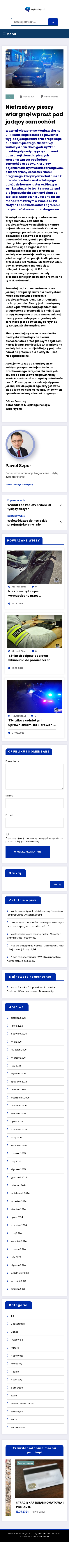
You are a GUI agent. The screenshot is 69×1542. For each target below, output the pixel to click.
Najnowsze (17, 1355)
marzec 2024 (18, 1249)
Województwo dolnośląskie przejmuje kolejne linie (27, 522)
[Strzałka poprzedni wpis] (61, 505)
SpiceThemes (42, 1536)
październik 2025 (20, 1097)
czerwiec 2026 (19, 1033)
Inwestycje (17, 1339)
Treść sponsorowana (23, 1403)
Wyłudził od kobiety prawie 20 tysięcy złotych (29, 507)
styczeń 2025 (18, 1169)
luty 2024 (16, 1257)
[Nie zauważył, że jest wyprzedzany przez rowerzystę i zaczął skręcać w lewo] (34, 566)
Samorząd (17, 1387)
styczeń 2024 (18, 1265)
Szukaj (15, 873)
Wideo (14, 1419)
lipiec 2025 (17, 1121)
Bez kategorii (18, 1323)
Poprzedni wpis (16, 500)
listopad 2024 (18, 1185)
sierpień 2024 (18, 1209)
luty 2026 (16, 1065)
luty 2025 (16, 1161)
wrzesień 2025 (19, 1105)
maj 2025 (16, 1137)
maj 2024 (16, 1233)
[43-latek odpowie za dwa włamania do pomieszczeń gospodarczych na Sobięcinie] (34, 631)
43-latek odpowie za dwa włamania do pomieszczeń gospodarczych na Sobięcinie (31, 658)
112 (10, 96)
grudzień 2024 (19, 1177)
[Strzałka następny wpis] (61, 522)
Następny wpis (16, 516)
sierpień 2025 (18, 1113)
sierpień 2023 (18, 1289)
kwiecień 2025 (19, 1145)
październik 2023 (20, 1273)
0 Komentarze (51, 96)
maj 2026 (16, 1041)
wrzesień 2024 (19, 1201)
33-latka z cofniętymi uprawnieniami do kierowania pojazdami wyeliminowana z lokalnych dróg (32, 722)
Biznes (14, 1331)
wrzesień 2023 (18, 1281)
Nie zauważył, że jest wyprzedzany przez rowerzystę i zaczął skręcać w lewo (31, 593)
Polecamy (16, 1363)
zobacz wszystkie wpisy (19, 484)
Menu (11, 34)
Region (15, 1371)
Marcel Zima (19, 586)
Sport (14, 1395)
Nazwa (9, 795)
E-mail (9, 815)
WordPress (43, 1533)
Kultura (15, 1347)
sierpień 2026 (18, 1017)
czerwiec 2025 (19, 1129)
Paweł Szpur (18, 465)
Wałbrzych (17, 1411)
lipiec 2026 (17, 1025)
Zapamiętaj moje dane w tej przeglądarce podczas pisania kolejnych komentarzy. (34, 840)
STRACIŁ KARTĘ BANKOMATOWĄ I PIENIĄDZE (30, 1505)
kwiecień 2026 (19, 1049)
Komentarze (12, 761)
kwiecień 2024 (19, 1241)
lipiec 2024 (17, 1217)
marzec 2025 (18, 1153)
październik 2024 (20, 1193)
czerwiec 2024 (19, 1225)
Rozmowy (16, 1379)
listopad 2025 (18, 1089)
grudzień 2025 (19, 1081)
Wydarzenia (18, 1427)
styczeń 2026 (18, 1073)
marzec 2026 (18, 1057)
